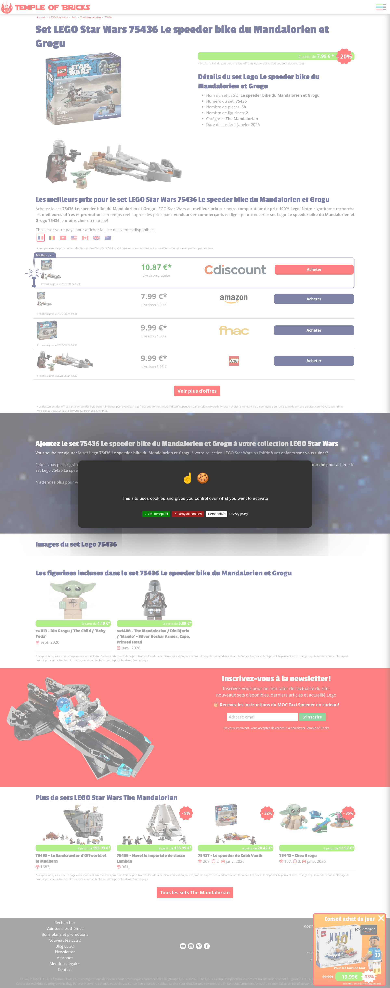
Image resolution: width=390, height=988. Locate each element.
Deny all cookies (189, 514)
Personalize (216, 514)
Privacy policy (238, 514)
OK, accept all (157, 514)
